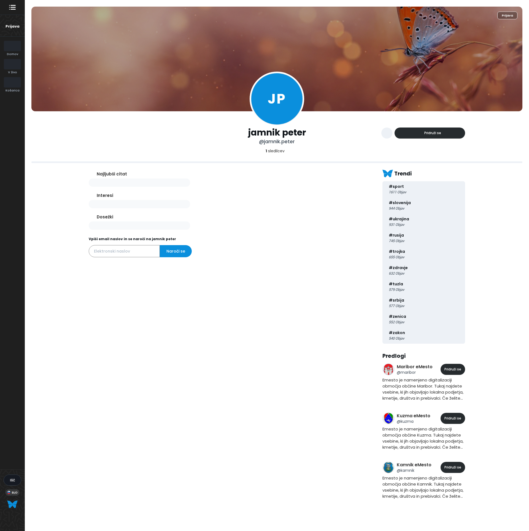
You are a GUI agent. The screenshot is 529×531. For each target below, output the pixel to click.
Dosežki (105, 217)
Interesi (105, 195)
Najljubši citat (112, 174)
